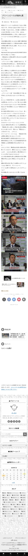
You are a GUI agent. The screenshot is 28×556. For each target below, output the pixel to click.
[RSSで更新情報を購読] (19, 421)
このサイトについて (7, 538)
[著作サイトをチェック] (9, 421)
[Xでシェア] (4, 299)
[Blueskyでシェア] (12, 388)
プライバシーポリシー (20, 538)
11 (24, 473)
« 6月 (13, 482)
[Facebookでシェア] (9, 299)
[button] (24, 299)
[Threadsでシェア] (24, 388)
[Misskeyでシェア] (16, 388)
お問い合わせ (14, 540)
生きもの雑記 (5, 290)
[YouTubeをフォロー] (14, 421)
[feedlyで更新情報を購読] (16, 421)
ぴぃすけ (14, 413)
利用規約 (19, 544)
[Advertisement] (14, 315)
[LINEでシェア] (9, 393)
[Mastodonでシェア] (8, 388)
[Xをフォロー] (11, 421)
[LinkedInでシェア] (19, 393)
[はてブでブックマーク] (14, 299)
